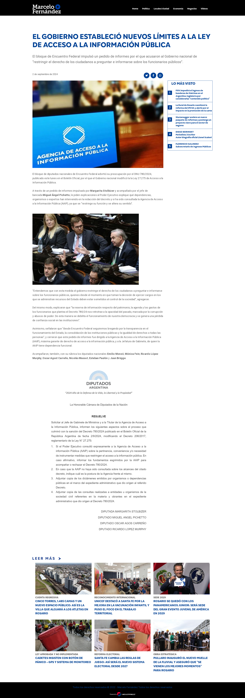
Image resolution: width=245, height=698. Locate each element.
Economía (178, 8)
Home (135, 8)
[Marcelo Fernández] (46, 10)
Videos (204, 8)
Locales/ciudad (161, 8)
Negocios (192, 8)
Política (146, 8)
